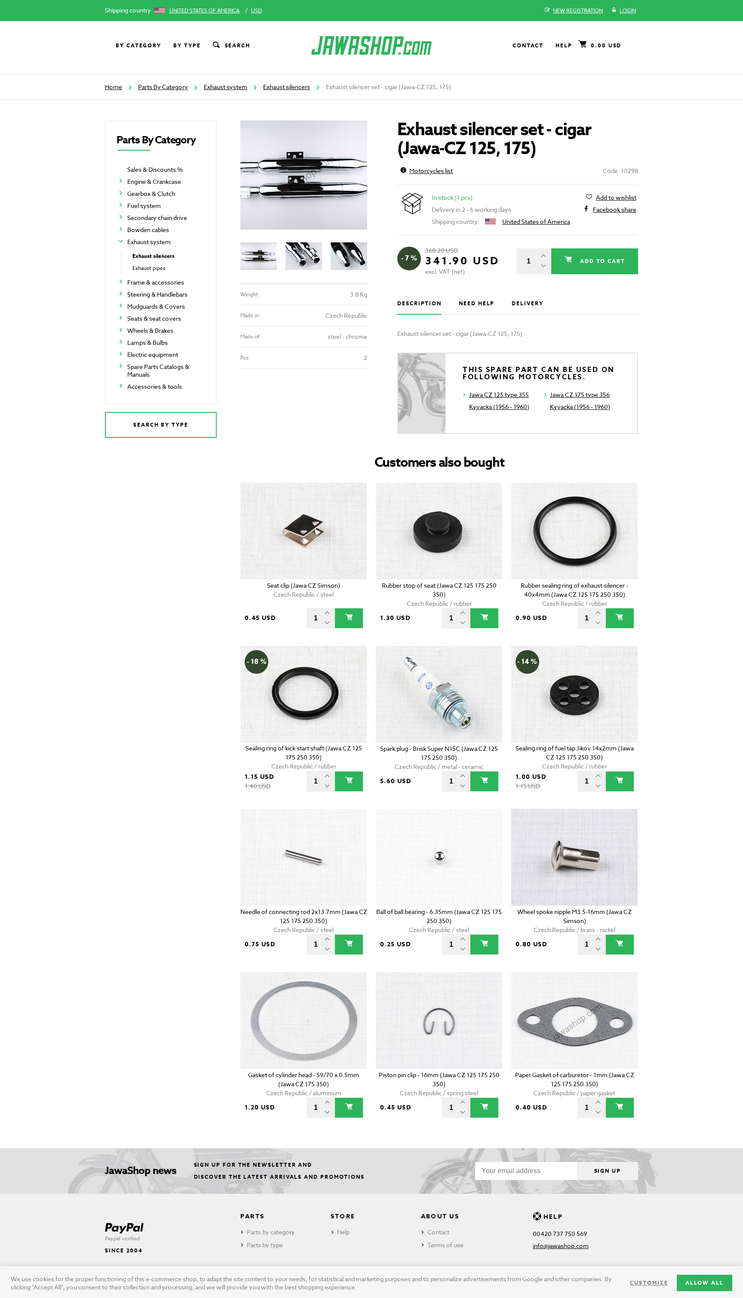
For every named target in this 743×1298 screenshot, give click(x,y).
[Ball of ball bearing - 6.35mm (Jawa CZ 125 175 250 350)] (439, 857)
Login (628, 10)
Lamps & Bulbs (147, 342)
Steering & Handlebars (157, 294)
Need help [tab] (476, 303)
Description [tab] (419, 303)
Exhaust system (225, 87)
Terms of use (445, 1245)
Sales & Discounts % (155, 169)
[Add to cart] (349, 618)
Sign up (607, 1170)
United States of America (204, 10)
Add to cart (601, 261)
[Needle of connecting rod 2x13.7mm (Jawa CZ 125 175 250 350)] (303, 857)
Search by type (160, 424)
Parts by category (271, 1232)
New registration (578, 10)
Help (564, 45)
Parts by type (265, 1245)
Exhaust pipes (149, 268)
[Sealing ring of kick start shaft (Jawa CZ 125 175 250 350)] (303, 694)
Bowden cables (148, 230)
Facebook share (614, 209)
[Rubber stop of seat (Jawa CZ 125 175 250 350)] (439, 531)
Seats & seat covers (154, 318)
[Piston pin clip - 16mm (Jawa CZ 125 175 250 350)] (439, 1020)
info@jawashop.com (561, 1246)
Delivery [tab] (527, 303)
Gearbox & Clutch (151, 193)
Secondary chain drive (157, 218)
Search (238, 45)
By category (138, 45)
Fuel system (144, 205)
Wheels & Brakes (150, 330)
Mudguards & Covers (156, 306)
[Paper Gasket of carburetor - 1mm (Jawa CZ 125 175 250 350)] (574, 1020)
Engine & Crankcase (154, 181)
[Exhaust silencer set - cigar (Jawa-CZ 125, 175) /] (303, 175)
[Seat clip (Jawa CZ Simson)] (303, 531)
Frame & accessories (155, 282)
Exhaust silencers (286, 87)
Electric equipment (152, 354)
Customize (649, 1282)
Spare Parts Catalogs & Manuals (158, 370)
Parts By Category (163, 87)
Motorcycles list (431, 171)
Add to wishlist (616, 197)
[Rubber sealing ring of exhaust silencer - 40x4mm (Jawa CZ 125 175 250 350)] (574, 531)
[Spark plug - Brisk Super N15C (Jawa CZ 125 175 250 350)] (439, 694)
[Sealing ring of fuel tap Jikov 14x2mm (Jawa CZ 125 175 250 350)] (574, 694)
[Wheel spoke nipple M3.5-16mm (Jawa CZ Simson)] (574, 857)
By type (186, 45)
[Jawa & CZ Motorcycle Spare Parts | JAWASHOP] (371, 45)
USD (256, 10)
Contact (528, 45)
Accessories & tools (154, 386)
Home (113, 87)
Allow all (704, 1282)
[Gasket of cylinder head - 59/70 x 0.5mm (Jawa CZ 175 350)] (303, 1020)
